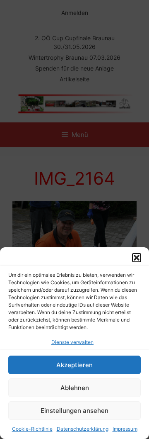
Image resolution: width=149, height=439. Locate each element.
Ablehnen (74, 388)
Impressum (125, 429)
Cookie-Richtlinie (32, 429)
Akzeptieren (74, 365)
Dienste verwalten (72, 342)
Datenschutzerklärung (82, 429)
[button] (136, 258)
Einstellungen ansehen (74, 411)
